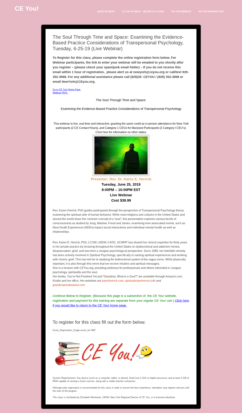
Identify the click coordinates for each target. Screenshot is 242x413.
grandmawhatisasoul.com (69, 284)
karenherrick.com (112, 280)
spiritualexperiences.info (140, 280)
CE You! (27, 8)
